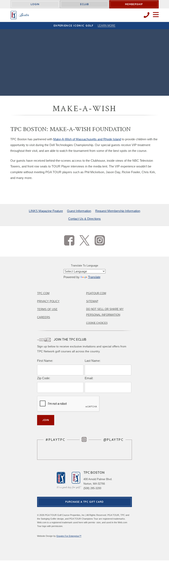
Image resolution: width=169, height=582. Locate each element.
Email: (89, 378)
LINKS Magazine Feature (46, 211)
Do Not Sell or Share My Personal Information (105, 312)
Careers (43, 317)
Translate (94, 277)
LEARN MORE (106, 25)
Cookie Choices (97, 323)
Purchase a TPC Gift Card (84, 501)
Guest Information (79, 211)
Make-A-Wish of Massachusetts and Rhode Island (87, 139)
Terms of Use (47, 309)
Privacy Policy (48, 301)
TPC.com (43, 293)
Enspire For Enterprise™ (68, 536)
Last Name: (92, 360)
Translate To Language (84, 265)
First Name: (45, 360)
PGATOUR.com (96, 293)
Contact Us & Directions (84, 218)
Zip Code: (43, 378)
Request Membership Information (117, 211)
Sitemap (92, 301)
